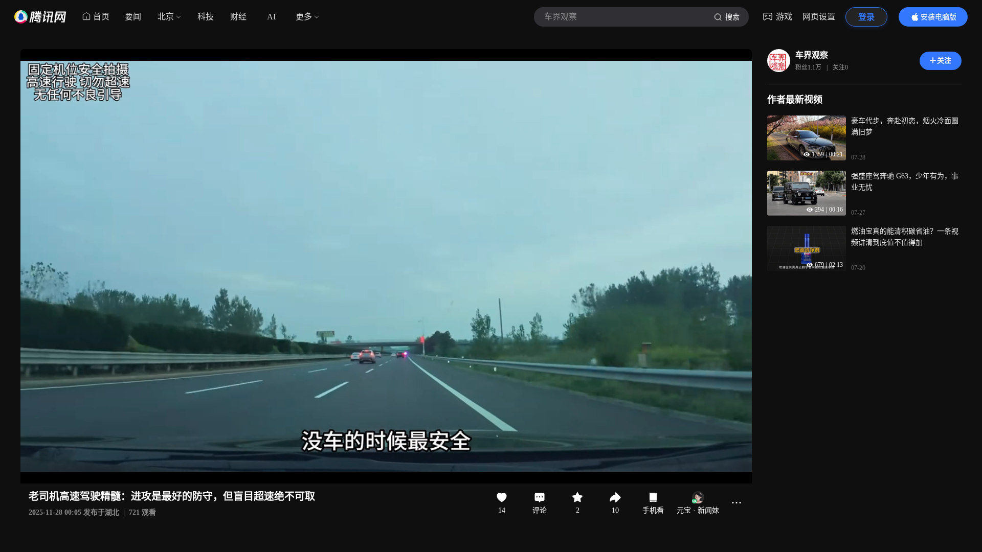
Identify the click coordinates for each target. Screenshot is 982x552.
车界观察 (811, 55)
